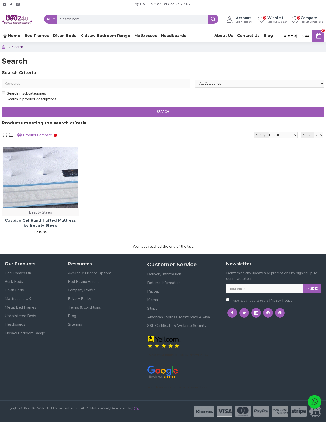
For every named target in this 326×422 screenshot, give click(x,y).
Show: (307, 135)
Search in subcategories (26, 93)
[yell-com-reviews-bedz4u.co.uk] (164, 341)
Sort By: (261, 135)
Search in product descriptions (32, 99)
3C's (135, 408)
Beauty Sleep (40, 212)
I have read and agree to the (261, 300)
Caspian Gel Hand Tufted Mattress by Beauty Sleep (40, 223)
